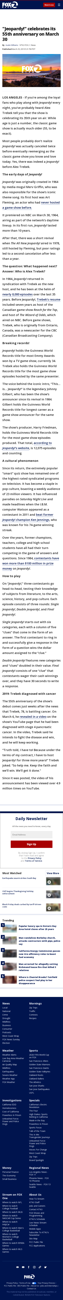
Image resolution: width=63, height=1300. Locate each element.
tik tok (40, 1267)
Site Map (33, 1238)
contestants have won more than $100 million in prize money (30, 563)
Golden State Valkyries (39, 1071)
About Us (35, 1194)
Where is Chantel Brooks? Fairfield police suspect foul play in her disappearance (38, 980)
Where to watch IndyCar (9, 1223)
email (17, 1267)
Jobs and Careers (37, 1205)
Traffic (32, 1011)
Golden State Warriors (39, 1064)
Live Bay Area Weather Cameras (13, 1059)
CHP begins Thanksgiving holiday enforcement (18, 892)
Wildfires (6, 1021)
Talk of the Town (37, 1131)
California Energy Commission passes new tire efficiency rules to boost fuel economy (39, 954)
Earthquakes (8, 1071)
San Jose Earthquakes (39, 1089)
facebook (28, 1267)
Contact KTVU (35, 1209)
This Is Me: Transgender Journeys (39, 1136)
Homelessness (9, 1108)
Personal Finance (10, 1172)
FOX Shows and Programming (36, 1214)
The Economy (9, 1175)
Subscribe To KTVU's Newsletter (39, 1233)
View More (53, 873)
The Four (33, 1110)
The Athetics (35, 1082)
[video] (53, 881)
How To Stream (36, 1198)
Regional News (39, 1168)
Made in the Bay (37, 1120)
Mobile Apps (35, 1228)
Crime (5, 1014)
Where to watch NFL (12, 1202)
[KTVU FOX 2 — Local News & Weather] (10, 4)
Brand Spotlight (36, 1160)
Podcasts (6, 1032)
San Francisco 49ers (38, 1061)
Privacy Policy (34, 858)
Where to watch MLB (12, 1212)
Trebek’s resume (48, 299)
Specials (34, 1100)
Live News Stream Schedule (37, 1224)
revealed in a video (33, 717)
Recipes (32, 1018)
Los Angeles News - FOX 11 (38, 1173)
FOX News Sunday (11, 1039)
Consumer (7, 1028)
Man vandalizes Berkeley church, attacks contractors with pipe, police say (39, 940)
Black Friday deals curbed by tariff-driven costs (21, 905)
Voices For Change (38, 1149)
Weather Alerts (9, 1054)
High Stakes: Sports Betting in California (38, 1115)
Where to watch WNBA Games (13, 1244)
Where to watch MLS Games (12, 1250)
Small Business (9, 1179)
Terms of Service (33, 860)
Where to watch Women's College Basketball (10, 1237)
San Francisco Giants (39, 1068)
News (33, 45)
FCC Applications (37, 1245)
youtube (23, 1267)
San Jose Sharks (36, 1085)
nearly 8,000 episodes (17, 294)
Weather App (8, 1078)
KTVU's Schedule (37, 1219)
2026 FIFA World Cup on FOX (39, 1056)
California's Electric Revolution (38, 1106)
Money (6, 1168)
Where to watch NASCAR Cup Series (11, 1217)
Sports (33, 1050)
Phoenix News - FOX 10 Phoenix (39, 1179)
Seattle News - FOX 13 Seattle (40, 1185)
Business (6, 1025)
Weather (8, 1050)
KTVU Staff (34, 1202)
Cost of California (10, 1111)
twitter (45, 1267)
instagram (34, 1267)
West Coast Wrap (10, 1035)
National (6, 1011)
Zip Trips (33, 1007)
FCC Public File (36, 1242)
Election (6, 1043)
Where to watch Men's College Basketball (13, 1229)
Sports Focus (35, 1127)
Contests (33, 1014)
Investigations (11, 1100)
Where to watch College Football (10, 1207)
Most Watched (11, 873)
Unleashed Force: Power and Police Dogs (10, 1121)
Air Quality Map (9, 1064)
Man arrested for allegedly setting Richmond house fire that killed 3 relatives (38, 967)
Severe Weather (9, 1075)
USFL (31, 1092)
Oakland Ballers (36, 1078)
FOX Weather (8, 1082)
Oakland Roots (36, 1075)
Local (4, 1007)
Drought (6, 1018)
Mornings (35, 1003)
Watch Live (49, 5)
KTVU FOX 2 (25, 45)
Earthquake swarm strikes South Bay (19, 878)
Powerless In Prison (11, 1115)
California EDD (9, 1104)
